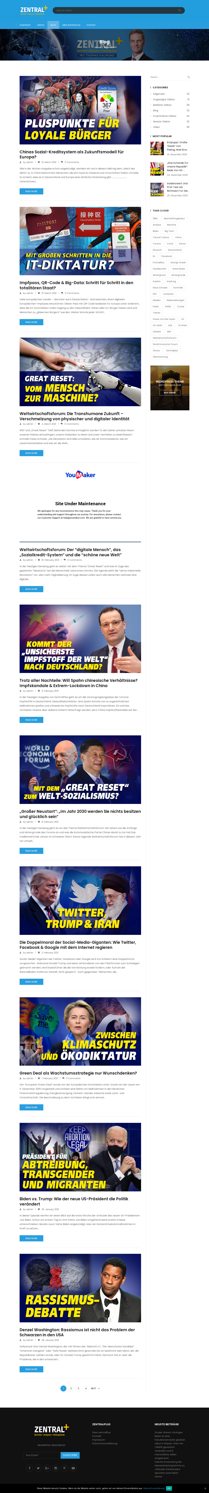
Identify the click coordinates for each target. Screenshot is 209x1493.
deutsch (157, 249)
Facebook (166, 256)
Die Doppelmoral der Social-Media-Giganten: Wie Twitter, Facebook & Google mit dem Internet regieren (78, 945)
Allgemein (159, 94)
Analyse (157, 224)
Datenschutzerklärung (104, 1443)
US (182, 319)
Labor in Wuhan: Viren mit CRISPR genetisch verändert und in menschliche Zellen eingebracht (169, 1451)
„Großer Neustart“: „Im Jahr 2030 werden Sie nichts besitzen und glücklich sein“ (80, 814)
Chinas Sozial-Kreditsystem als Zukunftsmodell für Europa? (72, 154)
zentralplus (172, 350)
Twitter (156, 312)
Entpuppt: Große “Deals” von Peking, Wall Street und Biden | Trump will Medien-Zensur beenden (178, 152)
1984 (155, 218)
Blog (53, 25)
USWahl (157, 331)
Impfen (157, 281)
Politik (168, 306)
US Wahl (182, 325)
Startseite (25, 25)
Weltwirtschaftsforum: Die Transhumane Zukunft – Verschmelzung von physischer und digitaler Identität (74, 416)
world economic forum (165, 344)
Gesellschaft (159, 268)
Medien (157, 300)
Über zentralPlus (71, 25)
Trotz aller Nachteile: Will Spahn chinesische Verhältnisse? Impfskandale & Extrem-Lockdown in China (79, 683)
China (178, 237)
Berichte (171, 224)
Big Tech (169, 231)
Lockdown (168, 293)
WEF (169, 331)
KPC (155, 293)
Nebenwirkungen (176, 300)
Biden (156, 231)
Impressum (98, 1439)
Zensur (156, 350)
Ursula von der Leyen (164, 319)
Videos (40, 25)
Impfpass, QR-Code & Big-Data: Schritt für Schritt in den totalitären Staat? (76, 285)
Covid (170, 243)
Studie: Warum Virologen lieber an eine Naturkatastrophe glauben (170, 1436)
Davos (182, 243)
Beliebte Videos (162, 105)
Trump (180, 306)
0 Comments (72, 162)
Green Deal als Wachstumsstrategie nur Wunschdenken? (78, 1073)
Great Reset (178, 268)
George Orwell (178, 262)
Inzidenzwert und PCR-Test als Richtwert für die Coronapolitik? (177, 189)
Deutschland (175, 249)
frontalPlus (158, 262)
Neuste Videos (161, 121)
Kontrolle (178, 287)
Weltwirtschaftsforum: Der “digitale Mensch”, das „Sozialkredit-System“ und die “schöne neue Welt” (71, 552)
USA (170, 325)
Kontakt (91, 25)
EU (154, 256)
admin (29, 162)
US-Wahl (157, 325)
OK (169, 1488)
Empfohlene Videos (164, 116)
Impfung (171, 281)
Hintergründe (178, 275)
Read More (31, 191)
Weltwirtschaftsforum (164, 337)
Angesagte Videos (164, 99)
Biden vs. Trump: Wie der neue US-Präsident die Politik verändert (74, 1201)
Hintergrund (159, 275)
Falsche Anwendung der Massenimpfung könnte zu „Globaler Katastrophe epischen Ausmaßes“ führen (170, 1469)
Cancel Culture (161, 237)
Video (156, 127)
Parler (156, 306)
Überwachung (160, 356)
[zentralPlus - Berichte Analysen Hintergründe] (34, 10)
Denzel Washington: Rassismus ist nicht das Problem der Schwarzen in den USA (77, 1332)
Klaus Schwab (160, 287)
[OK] (205, 1488)
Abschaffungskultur (174, 218)
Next (93, 1388)
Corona (157, 243)
